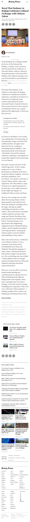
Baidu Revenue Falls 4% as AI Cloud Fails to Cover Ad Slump (21, 446)
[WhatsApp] (13, 24)
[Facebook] (3, 24)
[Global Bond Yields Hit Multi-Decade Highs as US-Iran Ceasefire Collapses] (8, 440)
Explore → (5, 130)
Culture (3, 19)
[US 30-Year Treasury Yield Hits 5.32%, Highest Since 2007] (5, 328)
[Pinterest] (10, 24)
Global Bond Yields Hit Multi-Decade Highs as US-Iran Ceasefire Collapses (8, 447)
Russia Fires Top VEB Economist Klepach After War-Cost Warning (21, 432)
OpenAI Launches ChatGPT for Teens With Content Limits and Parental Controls (15, 399)
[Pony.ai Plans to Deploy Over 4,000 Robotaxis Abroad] (5, 337)
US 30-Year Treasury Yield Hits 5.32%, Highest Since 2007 (17, 329)
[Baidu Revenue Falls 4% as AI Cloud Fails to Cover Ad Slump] (21, 440)
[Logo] (14, 2)
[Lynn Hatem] (4, 53)
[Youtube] (20, 500)
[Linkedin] (20, 496)
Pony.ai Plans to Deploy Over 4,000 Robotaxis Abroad (17, 337)
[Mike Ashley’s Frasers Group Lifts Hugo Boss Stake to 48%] (5, 345)
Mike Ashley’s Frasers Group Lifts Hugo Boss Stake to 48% (16, 346)
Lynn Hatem (11, 52)
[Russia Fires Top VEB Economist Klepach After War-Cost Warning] (21, 425)
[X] (6, 24)
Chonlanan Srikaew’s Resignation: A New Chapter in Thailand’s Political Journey (14, 314)
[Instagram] (20, 495)
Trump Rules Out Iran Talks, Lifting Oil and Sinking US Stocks (14, 404)
